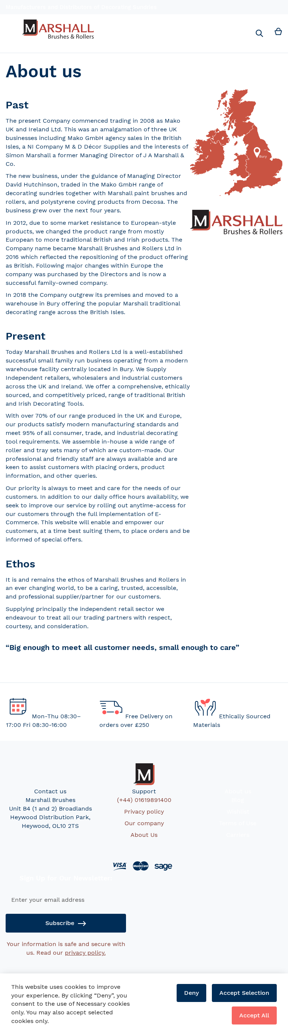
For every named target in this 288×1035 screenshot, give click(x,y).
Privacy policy (144, 811)
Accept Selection (244, 992)
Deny (191, 992)
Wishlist (237, 811)
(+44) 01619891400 (144, 799)
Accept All (254, 1015)
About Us (144, 834)
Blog (237, 799)
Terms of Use (237, 823)
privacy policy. (85, 952)
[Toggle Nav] (10, 27)
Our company (144, 823)
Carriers (237, 834)
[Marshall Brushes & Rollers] (58, 29)
